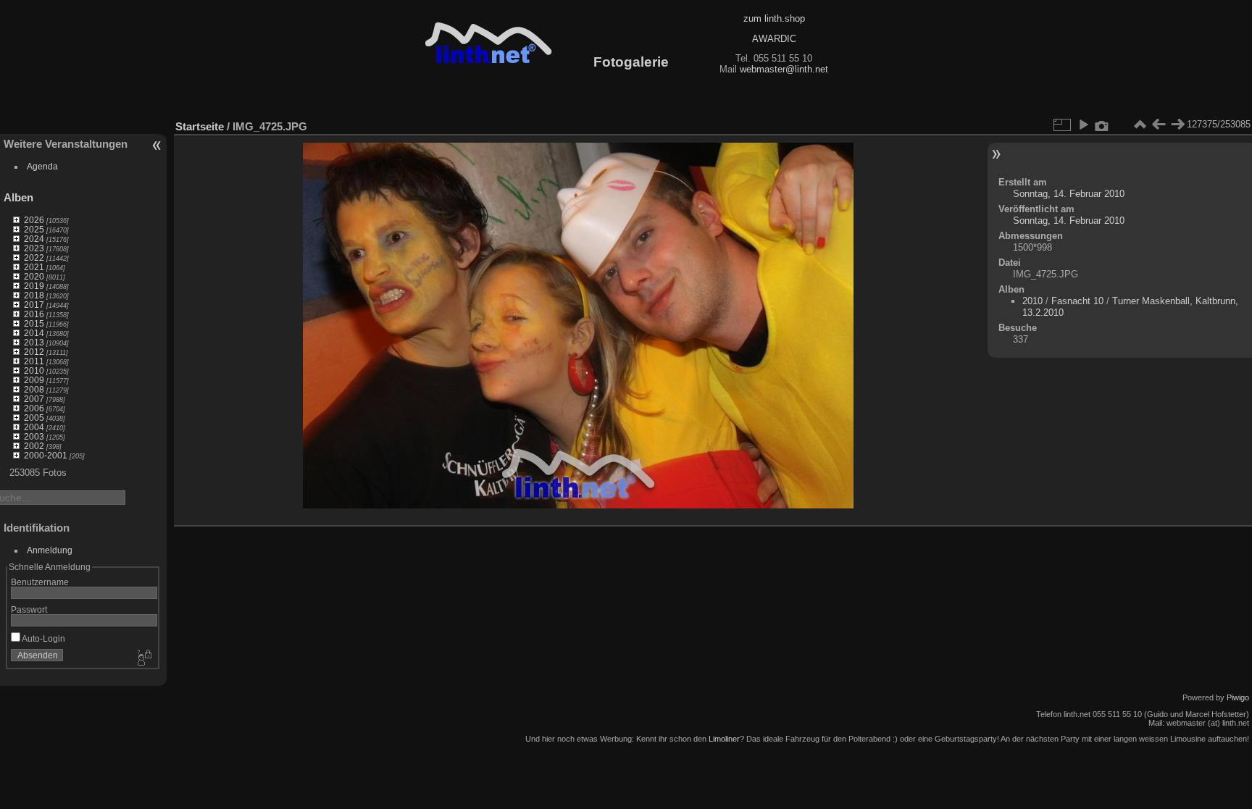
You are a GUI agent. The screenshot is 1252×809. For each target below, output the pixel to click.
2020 (34, 276)
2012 (34, 351)
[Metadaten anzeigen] (1102, 124)
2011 (34, 361)
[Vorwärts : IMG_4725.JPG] (1177, 124)
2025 (34, 229)
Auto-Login (42, 638)
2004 (34, 427)
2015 (34, 323)
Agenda (42, 166)
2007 (34, 398)
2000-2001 (45, 455)
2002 (34, 445)
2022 (34, 257)
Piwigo (1238, 697)
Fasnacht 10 (1077, 300)
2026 (34, 220)
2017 (34, 304)
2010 (34, 370)
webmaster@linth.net (784, 69)
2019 (34, 285)
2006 (34, 408)
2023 (34, 248)
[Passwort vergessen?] (143, 658)
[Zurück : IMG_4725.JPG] (1158, 124)
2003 (34, 436)
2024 (34, 238)
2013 (34, 342)
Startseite (199, 126)
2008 (34, 389)
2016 (34, 314)
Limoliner (724, 738)
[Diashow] (1083, 124)
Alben (18, 197)
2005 (34, 417)
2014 (34, 333)
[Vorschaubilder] (1139, 124)
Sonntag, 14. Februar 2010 (1068, 193)
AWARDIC (774, 38)
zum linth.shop (774, 18)
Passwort (29, 609)
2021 (34, 267)
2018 (34, 295)
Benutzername (40, 582)
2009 (34, 380)
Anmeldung (49, 550)
